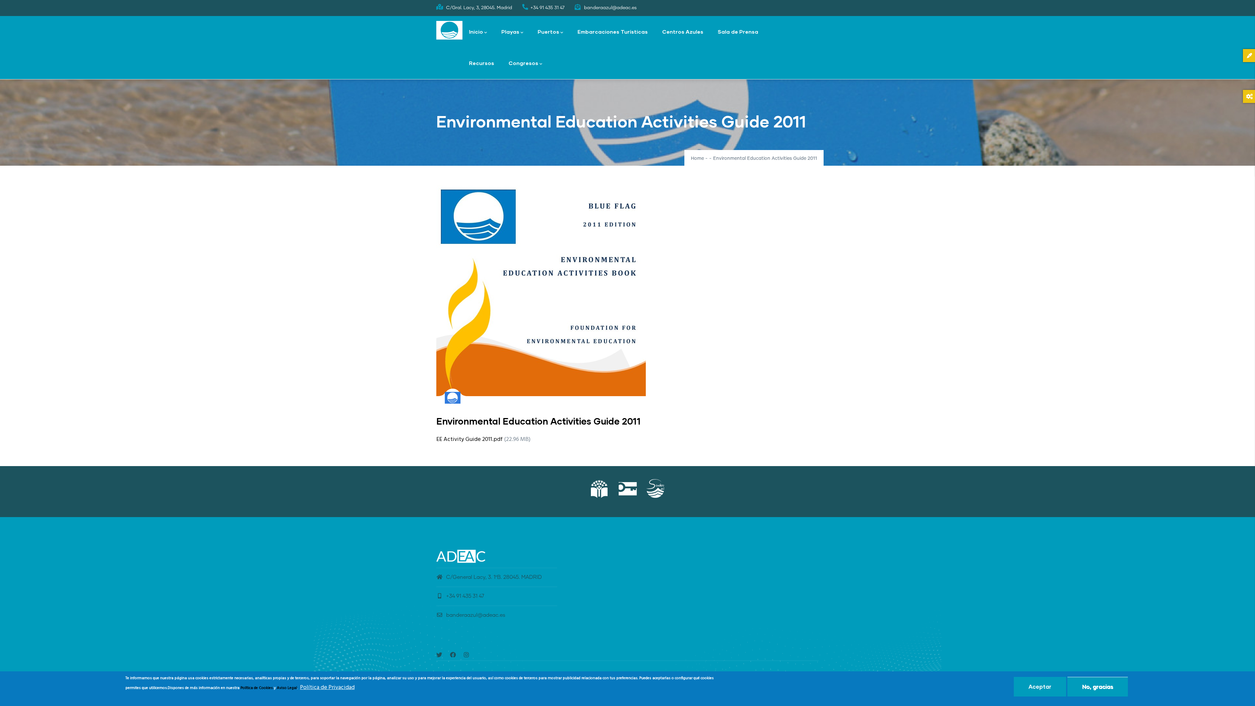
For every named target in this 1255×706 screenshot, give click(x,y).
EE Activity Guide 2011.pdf (469, 439)
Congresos (523, 63)
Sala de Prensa (738, 31)
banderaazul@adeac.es (475, 615)
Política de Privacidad (327, 687)
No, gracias (1097, 686)
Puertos (548, 31)
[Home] (449, 30)
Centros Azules (682, 31)
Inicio (476, 31)
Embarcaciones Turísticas (612, 31)
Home (697, 158)
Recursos (481, 63)
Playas (510, 31)
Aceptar (1040, 686)
